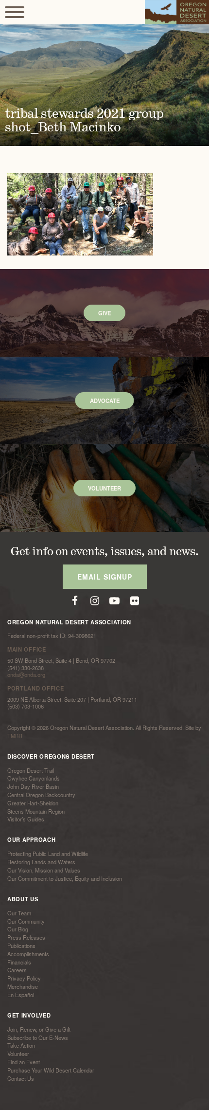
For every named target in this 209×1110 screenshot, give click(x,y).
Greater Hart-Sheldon (32, 803)
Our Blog (17, 929)
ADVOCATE (105, 400)
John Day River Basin (33, 786)
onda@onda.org (26, 674)
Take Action (21, 1046)
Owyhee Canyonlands (33, 778)
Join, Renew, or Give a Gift (38, 1029)
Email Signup (104, 577)
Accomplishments (28, 954)
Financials (19, 962)
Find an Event (23, 1062)
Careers (17, 970)
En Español (20, 995)
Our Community (26, 921)
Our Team (19, 913)
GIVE (104, 313)
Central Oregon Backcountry (41, 795)
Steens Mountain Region (36, 811)
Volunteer (18, 1053)
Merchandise (22, 986)
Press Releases (26, 937)
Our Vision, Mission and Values (43, 870)
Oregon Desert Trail (30, 770)
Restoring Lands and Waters (41, 862)
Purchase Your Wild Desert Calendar (50, 1070)
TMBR (14, 736)
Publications (21, 945)
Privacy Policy (24, 978)
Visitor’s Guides (25, 819)
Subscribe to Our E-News (37, 1037)
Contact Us (20, 1078)
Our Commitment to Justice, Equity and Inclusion (64, 878)
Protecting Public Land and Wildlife (47, 854)
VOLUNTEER (104, 488)
